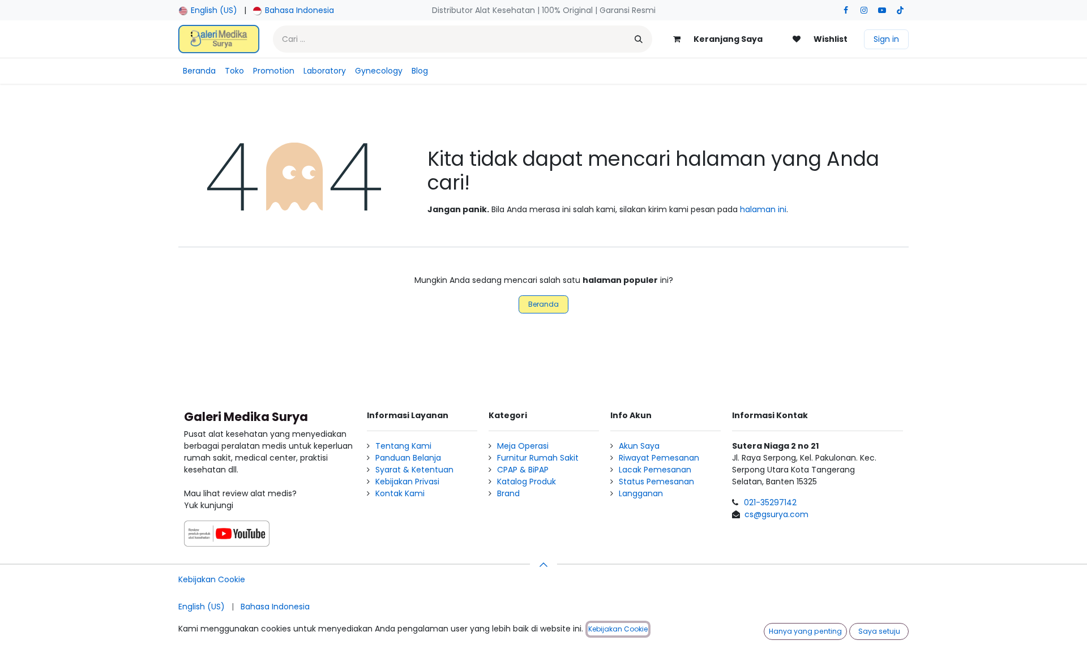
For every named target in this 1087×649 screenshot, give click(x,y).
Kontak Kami (400, 493)
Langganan (641, 493)
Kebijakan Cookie (211, 579)
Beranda (543, 304)
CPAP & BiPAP (523, 469)
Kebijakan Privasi (407, 481)
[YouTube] (882, 10)
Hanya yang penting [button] (805, 631)
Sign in (886, 39)
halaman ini (763, 209)
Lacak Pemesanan (655, 469)
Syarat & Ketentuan (414, 469)
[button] (543, 564)
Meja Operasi (523, 446)
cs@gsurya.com (776, 514)
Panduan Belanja (408, 457)
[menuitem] (208, 10)
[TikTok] (900, 10)
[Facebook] (846, 10)
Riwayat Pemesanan (659, 457)
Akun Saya (639, 446)
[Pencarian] (638, 39)
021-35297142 (770, 502)
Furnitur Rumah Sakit (538, 457)
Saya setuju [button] (879, 631)
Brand (508, 493)
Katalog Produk (526, 481)
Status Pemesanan (656, 481)
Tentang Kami (403, 446)
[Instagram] (864, 10)
